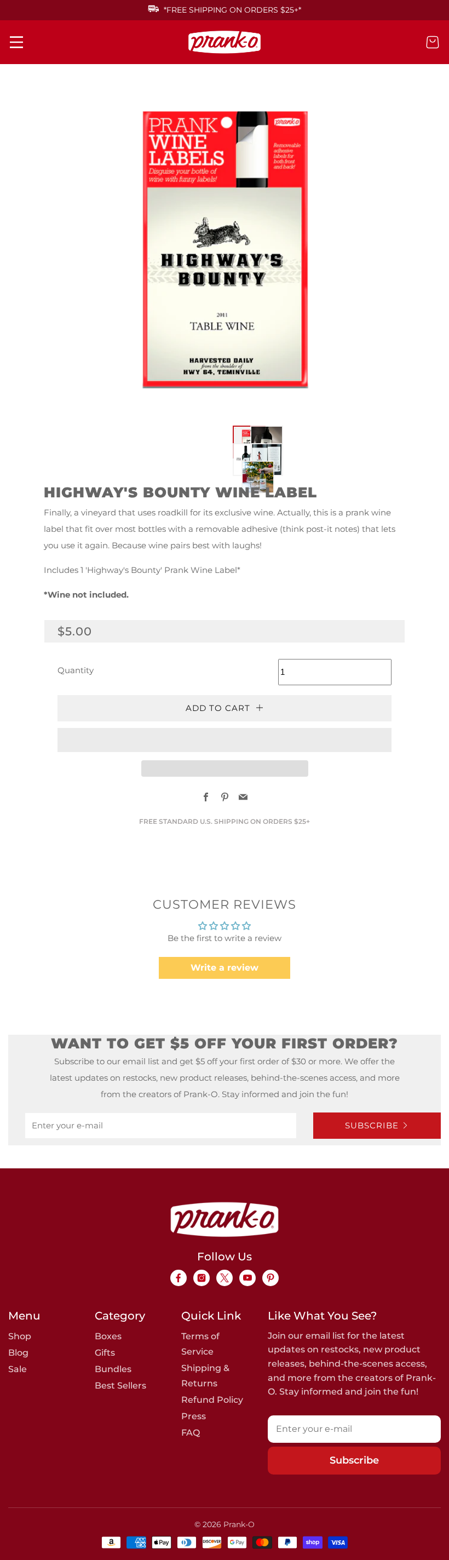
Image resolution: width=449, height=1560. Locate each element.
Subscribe (372, 1125)
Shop (19, 1336)
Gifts (105, 1352)
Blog (18, 1352)
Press (193, 1416)
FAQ (190, 1432)
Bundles (113, 1369)
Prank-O (239, 1524)
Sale (17, 1369)
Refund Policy (212, 1400)
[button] (235, 428)
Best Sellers (120, 1385)
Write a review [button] (224, 967)
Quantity (75, 670)
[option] (219, 249)
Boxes (108, 1336)
